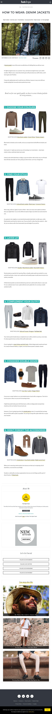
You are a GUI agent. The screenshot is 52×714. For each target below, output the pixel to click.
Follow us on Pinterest (26, 572)
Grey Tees (24, 391)
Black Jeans (32, 204)
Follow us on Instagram (26, 568)
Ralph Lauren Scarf (40, 460)
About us (15, 700)
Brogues (31, 331)
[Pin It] (46, 58)
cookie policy (31, 711)
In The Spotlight (45, 19)
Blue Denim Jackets (22, 137)
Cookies (34, 703)
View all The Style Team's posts (26, 513)
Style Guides (6, 19)
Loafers (29, 391)
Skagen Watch (36, 391)
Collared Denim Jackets (22, 204)
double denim (27, 411)
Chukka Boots (20, 460)
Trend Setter (21, 19)
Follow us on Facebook (26, 559)
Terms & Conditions (27, 703)
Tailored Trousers (24, 331)
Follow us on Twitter (26, 564)
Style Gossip (37, 19)
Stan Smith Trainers (39, 267)
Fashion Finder (35, 700)
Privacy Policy (19, 703)
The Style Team (22, 57)
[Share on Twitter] (43, 58)
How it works (28, 700)
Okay (47, 709)
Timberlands (15, 475)
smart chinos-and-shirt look (21, 344)
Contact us (21, 700)
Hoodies (20, 267)
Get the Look (13, 19)
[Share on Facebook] (40, 58)
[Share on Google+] (49, 58)
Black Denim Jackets (28, 267)
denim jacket (8, 65)
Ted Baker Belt (38, 331)
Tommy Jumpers (40, 137)
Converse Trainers (40, 204)
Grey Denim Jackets (29, 460)
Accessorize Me (29, 19)
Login (23, 516)
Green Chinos (31, 137)
